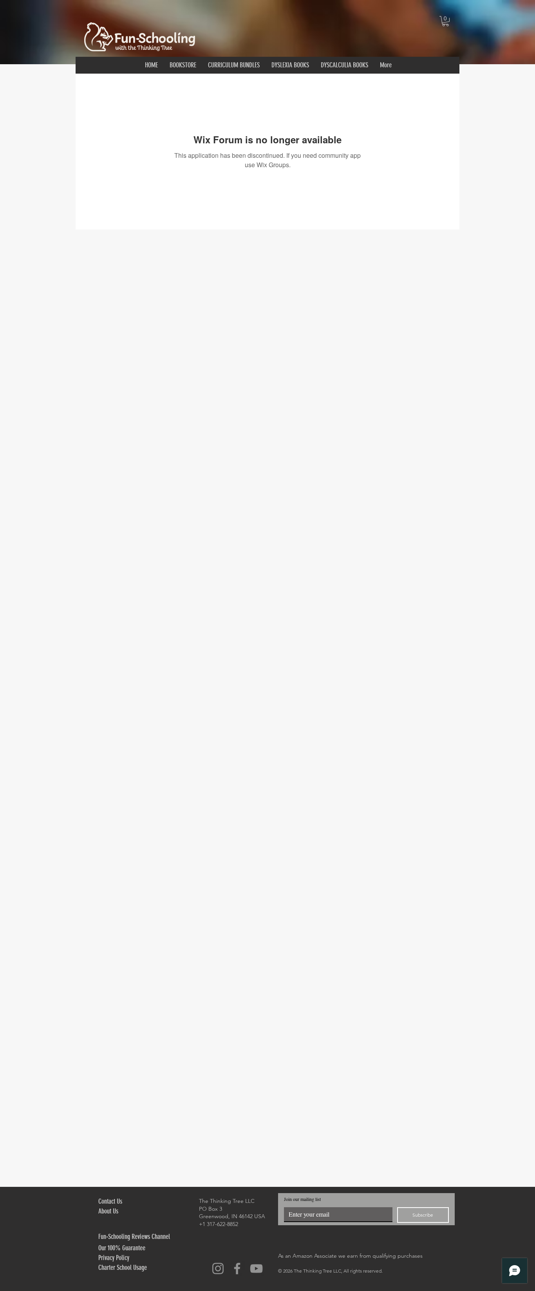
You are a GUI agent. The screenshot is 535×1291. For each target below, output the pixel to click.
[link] (445, 21)
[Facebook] (237, 1268)
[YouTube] (256, 1268)
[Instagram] (218, 1268)
